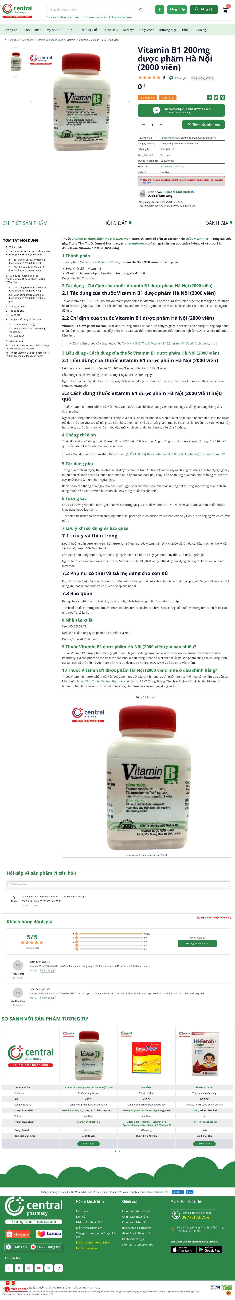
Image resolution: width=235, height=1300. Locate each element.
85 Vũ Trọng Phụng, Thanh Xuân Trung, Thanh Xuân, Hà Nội (200, 1229)
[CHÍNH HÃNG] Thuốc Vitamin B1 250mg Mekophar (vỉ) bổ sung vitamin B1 (176, 454)
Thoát (189, 1192)
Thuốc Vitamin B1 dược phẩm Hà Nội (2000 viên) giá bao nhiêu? (27, 347)
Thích (25, 905)
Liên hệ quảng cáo (87, 1248)
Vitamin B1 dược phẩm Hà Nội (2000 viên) (101, 239)
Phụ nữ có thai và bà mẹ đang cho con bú (27, 330)
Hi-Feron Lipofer (204, 1087)
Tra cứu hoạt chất (95, 17)
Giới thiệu (82, 1211)
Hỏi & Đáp (117, 223)
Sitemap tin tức (143, 1244)
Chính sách (130, 1202)
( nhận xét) (32, 947)
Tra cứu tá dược (122, 17)
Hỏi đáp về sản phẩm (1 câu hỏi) (41, 873)
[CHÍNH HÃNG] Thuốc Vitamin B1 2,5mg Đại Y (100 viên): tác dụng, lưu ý (169, 343)
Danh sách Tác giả (133, 1239)
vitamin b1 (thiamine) (89, 1121)
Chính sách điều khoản (136, 1211)
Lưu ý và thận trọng (24, 324)
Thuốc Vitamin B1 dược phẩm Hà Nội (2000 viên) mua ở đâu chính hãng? (28, 354)
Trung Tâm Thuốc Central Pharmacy (101, 681)
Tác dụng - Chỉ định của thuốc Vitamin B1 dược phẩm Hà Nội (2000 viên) (28, 253)
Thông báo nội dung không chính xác (96, 1235)
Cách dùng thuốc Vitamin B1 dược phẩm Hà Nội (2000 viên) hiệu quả (27, 298)
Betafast (146, 1087)
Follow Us (12, 1258)
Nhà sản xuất (16, 341)
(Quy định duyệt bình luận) (216, 917)
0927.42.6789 (195, 1217)
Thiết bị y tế (88, 30)
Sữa (70, 30)
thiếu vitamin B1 (198, 239)
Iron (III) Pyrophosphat (204, 1121)
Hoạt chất (146, 30)
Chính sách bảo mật (157, 1191)
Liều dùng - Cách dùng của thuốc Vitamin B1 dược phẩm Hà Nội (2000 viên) (25, 279)
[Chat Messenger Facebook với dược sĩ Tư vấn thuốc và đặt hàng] (156, 114)
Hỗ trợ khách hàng (90, 1202)
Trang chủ (12, 30)
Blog (185, 30)
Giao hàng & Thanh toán (137, 1233)
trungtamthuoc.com (136, 243)
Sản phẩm (31, 30)
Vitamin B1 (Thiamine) (172, 166)
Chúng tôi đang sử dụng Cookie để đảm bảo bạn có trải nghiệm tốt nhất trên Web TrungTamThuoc (104, 1191)
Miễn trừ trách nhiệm (89, 1228)
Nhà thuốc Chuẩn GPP (89, 1222)
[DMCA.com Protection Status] (226, 1288)
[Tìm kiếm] (140, 9)
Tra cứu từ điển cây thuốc (62, 17)
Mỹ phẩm (53, 30)
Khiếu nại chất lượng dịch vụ (93, 1242)
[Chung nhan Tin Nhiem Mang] (215, 1288)
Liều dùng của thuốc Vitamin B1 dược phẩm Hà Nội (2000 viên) (28, 289)
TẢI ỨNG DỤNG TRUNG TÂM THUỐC (194, 1241)
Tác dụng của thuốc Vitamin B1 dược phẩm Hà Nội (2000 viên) (27, 261)
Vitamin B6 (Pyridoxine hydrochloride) (151, 1127)
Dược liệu (110, 30)
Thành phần (16, 247)
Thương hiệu (167, 30)
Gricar (195, 1110)
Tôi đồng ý (178, 1192)
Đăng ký (206, 9)
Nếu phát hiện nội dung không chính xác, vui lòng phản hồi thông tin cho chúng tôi (183, 181)
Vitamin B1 (106, 262)
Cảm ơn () (48, 970)
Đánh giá (218, 223)
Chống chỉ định (17, 306)
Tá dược (128, 30)
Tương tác (14, 314)
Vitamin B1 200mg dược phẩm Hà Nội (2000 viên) (88, 1087)
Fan (19, 1246)
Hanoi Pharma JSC (170, 137)
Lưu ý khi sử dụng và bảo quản (25, 319)
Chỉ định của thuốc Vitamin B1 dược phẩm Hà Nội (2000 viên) (27, 269)
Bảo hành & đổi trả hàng (136, 1228)
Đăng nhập (177, 9)
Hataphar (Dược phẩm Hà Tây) (140, 1110)
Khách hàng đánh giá (30, 921)
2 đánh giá (180, 78)
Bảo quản (19, 335)
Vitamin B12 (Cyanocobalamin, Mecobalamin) (144, 1123)
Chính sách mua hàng (135, 1216)
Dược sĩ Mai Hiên (176, 192)
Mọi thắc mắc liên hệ (186, 1202)
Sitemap (127, 1244)
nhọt (95, 480)
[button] (116, 1151)
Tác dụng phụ (16, 310)
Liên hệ (201, 30)
